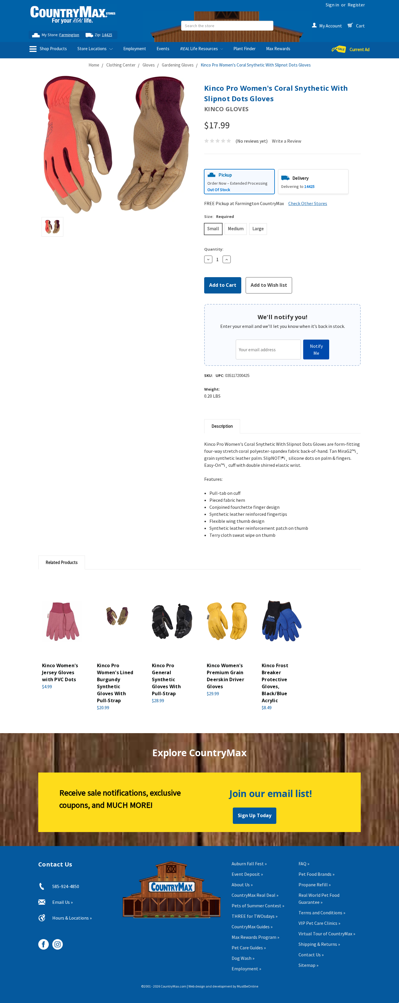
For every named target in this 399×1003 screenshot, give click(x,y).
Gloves (149, 65)
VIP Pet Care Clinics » (319, 923)
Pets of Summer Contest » (258, 905)
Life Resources (199, 48)
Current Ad (359, 49)
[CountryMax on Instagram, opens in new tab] (55, 942)
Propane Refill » (315, 884)
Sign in (332, 5)
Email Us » (62, 902)
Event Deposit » (247, 874)
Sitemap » (308, 965)
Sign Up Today (254, 815)
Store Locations (92, 48)
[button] (239, 181)
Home (94, 65)
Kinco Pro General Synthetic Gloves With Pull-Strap (166, 679)
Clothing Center (121, 65)
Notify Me (316, 349)
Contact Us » (311, 954)
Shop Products (53, 48)
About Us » (242, 884)
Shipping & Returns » (319, 944)
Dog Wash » (243, 958)
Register (356, 5)
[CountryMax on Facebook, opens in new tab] (41, 942)
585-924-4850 (65, 886)
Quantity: (213, 249)
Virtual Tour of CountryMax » (327, 933)
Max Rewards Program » (255, 937)
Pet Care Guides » (249, 947)
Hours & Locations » (72, 918)
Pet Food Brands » (316, 874)
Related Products (62, 562)
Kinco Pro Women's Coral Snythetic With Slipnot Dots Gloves (256, 65)
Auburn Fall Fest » (249, 863)
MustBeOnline (247, 986)
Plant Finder (244, 48)
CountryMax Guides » (252, 926)
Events (163, 48)
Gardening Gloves (178, 65)
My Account (330, 26)
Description (222, 426)
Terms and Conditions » (322, 912)
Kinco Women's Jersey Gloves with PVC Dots (60, 672)
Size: (219, 216)
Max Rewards (278, 48)
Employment (134, 48)
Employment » (246, 968)
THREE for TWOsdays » (254, 916)
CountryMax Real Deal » (255, 895)
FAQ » (304, 863)
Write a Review (286, 141)
